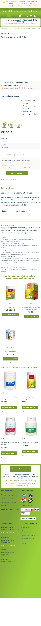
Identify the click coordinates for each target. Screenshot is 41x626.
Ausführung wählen (10, 314)
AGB (22, 530)
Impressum (24, 541)
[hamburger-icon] (9, 15)
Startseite (4, 28)
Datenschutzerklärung (28, 535)
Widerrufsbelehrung (27, 533)
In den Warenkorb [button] (31, 316)
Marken (11, 28)
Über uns (23, 544)
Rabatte (4, 506)
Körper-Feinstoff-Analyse (10, 509)
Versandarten (25, 527)
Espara (17, 28)
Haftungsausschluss (27, 538)
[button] (8, 179)
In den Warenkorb (16, 173)
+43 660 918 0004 (23, 4)
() (8, 532)
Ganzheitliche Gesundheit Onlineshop (20, 11)
